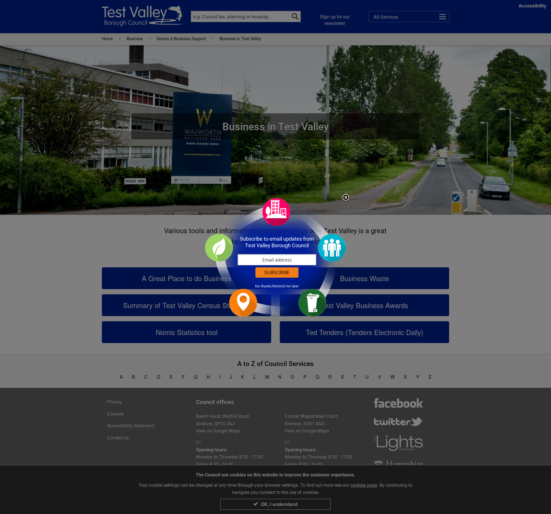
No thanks (263, 286)
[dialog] (275, 257)
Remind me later (285, 286)
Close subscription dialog (346, 198)
